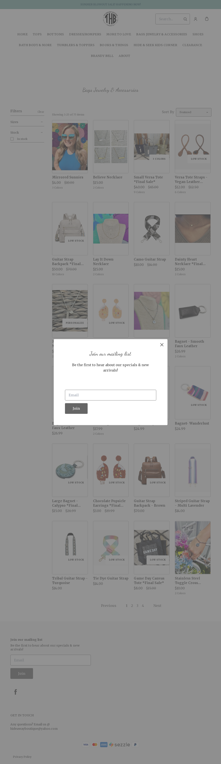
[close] (162, 344)
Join (76, 408)
